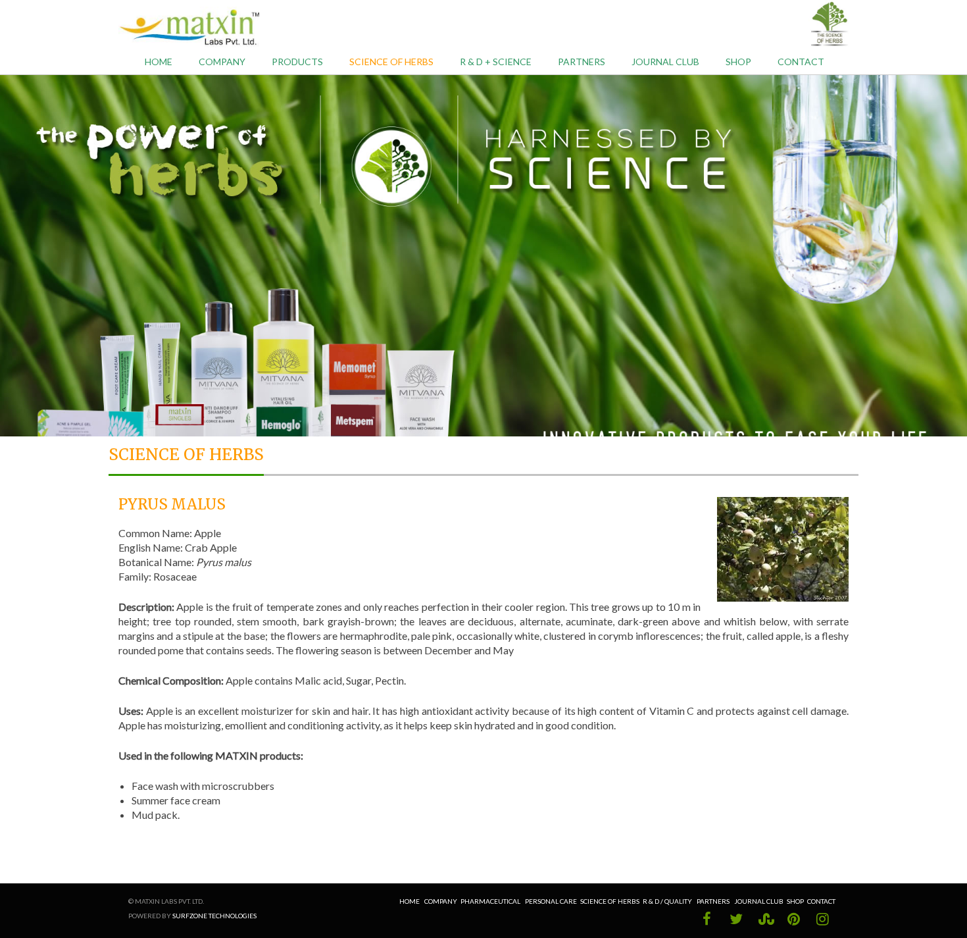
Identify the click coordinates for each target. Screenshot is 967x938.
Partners (581, 61)
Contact (801, 61)
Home (158, 61)
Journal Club (758, 901)
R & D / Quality (668, 901)
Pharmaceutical (490, 901)
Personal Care (551, 901)
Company (440, 901)
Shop (738, 61)
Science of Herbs (391, 61)
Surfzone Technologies (214, 916)
